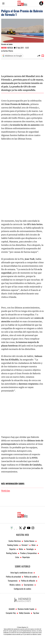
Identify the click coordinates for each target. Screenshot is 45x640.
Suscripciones (28, 584)
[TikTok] (24, 527)
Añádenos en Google (13, 56)
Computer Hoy (11, 613)
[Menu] (3, 3)
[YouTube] (28, 527)
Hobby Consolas (24, 613)
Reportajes (26, 557)
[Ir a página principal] (22, 3)
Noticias (5, 491)
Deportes (12, 549)
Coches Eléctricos (15, 541)
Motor (4, 47)
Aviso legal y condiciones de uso (21, 572)
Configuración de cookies (22, 588)
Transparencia (13, 580)
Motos (21, 549)
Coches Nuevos (29, 541)
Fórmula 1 (25, 545)
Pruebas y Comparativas (28, 553)
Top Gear (36, 613)
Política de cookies (30, 576)
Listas (17, 557)
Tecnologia (29, 549)
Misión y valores (15, 584)
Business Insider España (26, 608)
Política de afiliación (28, 580)
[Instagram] (33, 527)
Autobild (12, 608)
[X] (20, 527)
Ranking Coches (12, 545)
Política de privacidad (13, 576)
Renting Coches (11, 553)
